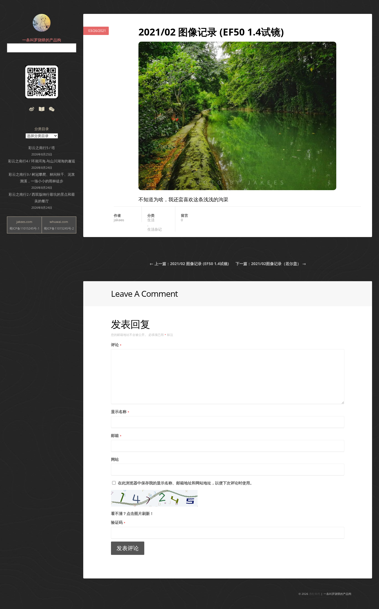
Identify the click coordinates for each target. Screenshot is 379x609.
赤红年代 (314, 594)
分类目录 (41, 128)
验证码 (118, 522)
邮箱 (116, 435)
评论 (116, 344)
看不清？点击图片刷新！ (132, 513)
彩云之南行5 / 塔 (41, 147)
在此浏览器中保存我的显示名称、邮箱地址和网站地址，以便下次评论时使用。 (186, 482)
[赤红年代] (41, 23)
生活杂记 (154, 229)
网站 (115, 459)
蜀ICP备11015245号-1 (24, 228)
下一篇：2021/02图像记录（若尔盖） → (271, 263)
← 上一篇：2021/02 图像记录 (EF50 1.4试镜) (189, 263)
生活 (151, 219)
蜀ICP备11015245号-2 (59, 228)
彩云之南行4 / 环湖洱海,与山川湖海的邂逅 (41, 160)
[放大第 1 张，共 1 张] (329, 49)
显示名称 (120, 411)
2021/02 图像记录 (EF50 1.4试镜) (211, 31)
